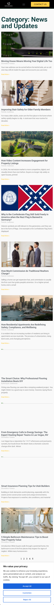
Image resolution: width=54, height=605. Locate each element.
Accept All (27, 586)
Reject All (27, 600)
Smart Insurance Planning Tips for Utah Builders (25, 486)
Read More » (5, 74)
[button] (24, 4)
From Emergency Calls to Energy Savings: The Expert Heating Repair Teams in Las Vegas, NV (24, 433)
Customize (27, 593)
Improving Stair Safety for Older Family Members (25, 109)
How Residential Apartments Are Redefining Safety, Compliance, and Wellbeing (23, 326)
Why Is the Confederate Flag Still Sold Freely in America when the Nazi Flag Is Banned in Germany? (24, 217)
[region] (27, 583)
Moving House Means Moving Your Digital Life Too (26, 61)
